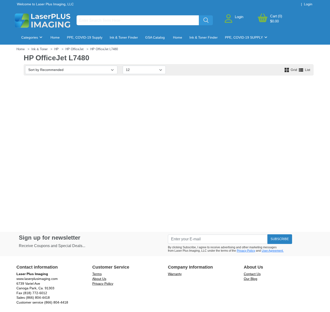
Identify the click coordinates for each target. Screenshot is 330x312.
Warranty (175, 274)
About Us (99, 279)
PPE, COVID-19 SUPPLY (244, 37)
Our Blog (250, 279)
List (307, 70)
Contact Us (252, 274)
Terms (97, 274)
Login (239, 17)
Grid (294, 70)
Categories (30, 37)
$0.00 (274, 21)
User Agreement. (273, 250)
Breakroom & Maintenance (46, 52)
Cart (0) (276, 16)
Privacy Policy (246, 250)
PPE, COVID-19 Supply (84, 37)
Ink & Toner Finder (124, 37)
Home (55, 37)
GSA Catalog (155, 37)
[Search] (206, 20)
